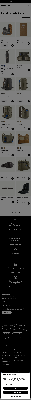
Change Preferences (15, 396)
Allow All (15, 388)
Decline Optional (16, 392)
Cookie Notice (20, 383)
